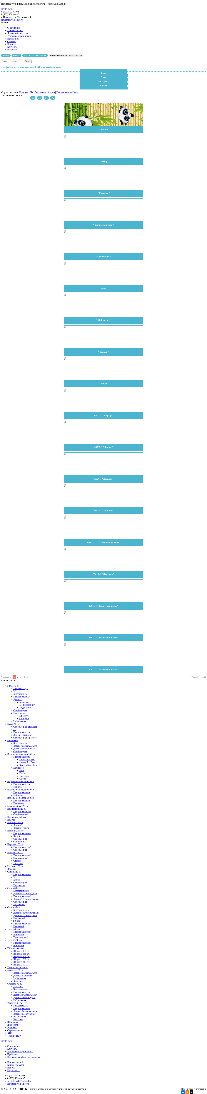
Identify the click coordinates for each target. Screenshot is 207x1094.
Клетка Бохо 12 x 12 (29, 765)
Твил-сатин (19, 885)
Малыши (24, 702)
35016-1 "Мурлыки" (103, 574)
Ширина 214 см (21, 962)
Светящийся (19, 841)
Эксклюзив (40, 92)
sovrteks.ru (6, 9)
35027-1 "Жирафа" (104, 415)
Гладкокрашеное (21, 757)
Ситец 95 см (13, 907)
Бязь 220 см (13, 724)
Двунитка (12, 1027)
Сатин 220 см (14, 871)
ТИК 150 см (13, 921)
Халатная (18, 981)
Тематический (20, 937)
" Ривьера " (103, 193)
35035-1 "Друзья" (103, 447)
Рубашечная (19, 721)
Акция (51, 92)
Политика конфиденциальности (23, 1057)
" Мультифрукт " (104, 256)
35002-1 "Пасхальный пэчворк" (103, 542)
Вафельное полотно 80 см (20, 798)
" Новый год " (20, 688)
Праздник (103, 81)
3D (31, 92)
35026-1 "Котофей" (103, 479)
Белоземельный (21, 891)
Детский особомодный (25, 893)
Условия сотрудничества (20, 36)
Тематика (18, 863)
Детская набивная (22, 975)
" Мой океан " (103, 320)
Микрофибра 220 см (17, 806)
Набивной (18, 926)
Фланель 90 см (14, 1003)
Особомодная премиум (25, 737)
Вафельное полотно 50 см (20, 789)
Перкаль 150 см (15, 844)
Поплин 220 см (15, 830)
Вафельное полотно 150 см (21, 754)
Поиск (27, 61)
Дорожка (12, 869)
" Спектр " (103, 161)
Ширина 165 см (21, 953)
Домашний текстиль (17, 33)
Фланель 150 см (15, 970)
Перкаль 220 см (15, 852)
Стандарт (24, 718)
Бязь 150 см (13, 685)
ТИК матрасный (15, 948)
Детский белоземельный (26, 899)
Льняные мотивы (22, 735)
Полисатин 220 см (16, 808)
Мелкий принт (27, 705)
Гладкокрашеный (22, 811)
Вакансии (12, 49)
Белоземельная (20, 694)
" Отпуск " (103, 383)
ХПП (10, 1033)
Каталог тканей (15, 30)
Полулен (11, 819)
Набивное (18, 767)
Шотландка (13, 1022)
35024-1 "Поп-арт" (103, 510)
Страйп (17, 860)
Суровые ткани (15, 1030)
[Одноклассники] (187, 1092)
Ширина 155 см (21, 951)
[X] (191, 1092)
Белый (16, 880)
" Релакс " (103, 352)
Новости (11, 44)
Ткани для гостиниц (17, 967)
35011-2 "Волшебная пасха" (103, 637)
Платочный (19, 904)
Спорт (103, 85)
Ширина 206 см (21, 956)
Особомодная (20, 710)
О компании (13, 27)
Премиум (24, 715)
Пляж (104, 77)
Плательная (19, 713)
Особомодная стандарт (25, 726)
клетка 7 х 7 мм (27, 762)
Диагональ (12, 1025)
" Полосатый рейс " (103, 225)
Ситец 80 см (13, 888)
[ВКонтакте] (183, 1092)
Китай (16, 836)
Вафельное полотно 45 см (20, 781)
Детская (17, 699)
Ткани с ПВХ (14, 1035)
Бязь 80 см (12, 740)
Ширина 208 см (21, 959)
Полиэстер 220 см (16, 817)
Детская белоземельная (25, 746)
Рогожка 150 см (15, 866)
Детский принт (21, 828)
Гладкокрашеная (21, 696)
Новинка (23, 92)
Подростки (25, 707)
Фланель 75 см (14, 983)
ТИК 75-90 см (14, 940)
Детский (17, 825)
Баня (103, 73)
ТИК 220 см (13, 929)
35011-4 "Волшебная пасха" (103, 606)
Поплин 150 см (15, 822)
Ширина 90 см (20, 964)
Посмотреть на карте (12, 20)
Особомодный (20, 814)
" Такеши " (103, 129)
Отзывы (11, 41)
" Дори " (103, 288)
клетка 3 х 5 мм (27, 759)
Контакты (12, 47)
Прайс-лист (13, 38)
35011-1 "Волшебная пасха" (103, 669)
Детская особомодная (24, 748)
